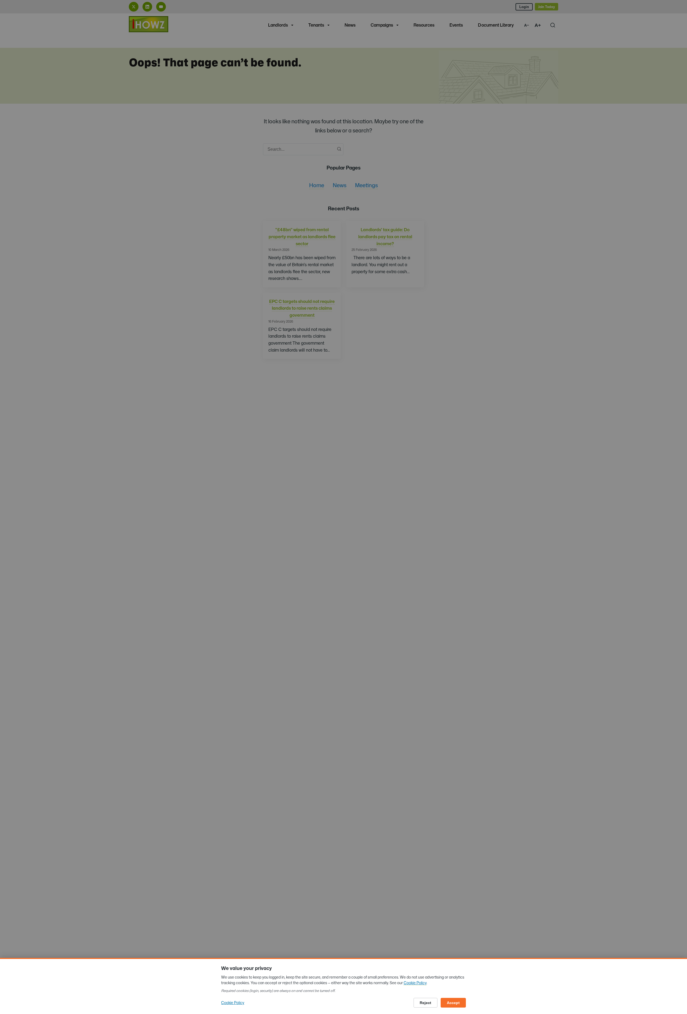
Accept (453, 1003)
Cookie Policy (415, 982)
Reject (425, 1003)
